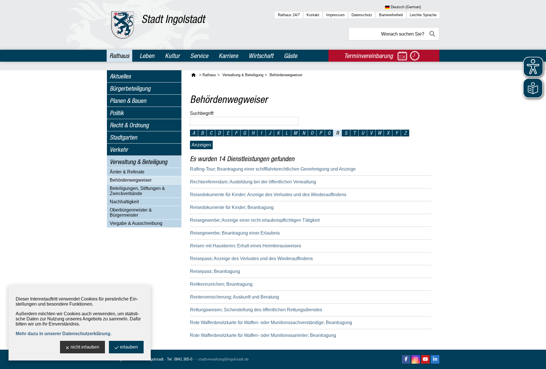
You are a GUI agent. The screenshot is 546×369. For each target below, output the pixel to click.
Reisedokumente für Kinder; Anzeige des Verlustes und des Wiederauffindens (268, 194)
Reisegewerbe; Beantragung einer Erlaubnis (235, 233)
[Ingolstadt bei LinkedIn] (435, 359)
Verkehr (119, 149)
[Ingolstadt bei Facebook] (406, 359)
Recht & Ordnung (129, 125)
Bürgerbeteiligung (130, 88)
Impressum (335, 15)
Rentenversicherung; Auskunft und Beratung (234, 297)
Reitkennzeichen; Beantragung (221, 284)
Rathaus (119, 55)
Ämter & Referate (127, 171)
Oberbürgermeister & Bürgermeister (131, 212)
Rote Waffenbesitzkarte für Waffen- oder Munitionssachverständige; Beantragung (271, 322)
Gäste (290, 55)
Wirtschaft (261, 55)
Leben (147, 55)
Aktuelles (120, 76)
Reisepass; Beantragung (215, 271)
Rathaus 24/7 (289, 15)
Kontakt (313, 15)
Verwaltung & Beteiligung (138, 161)
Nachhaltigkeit (124, 201)
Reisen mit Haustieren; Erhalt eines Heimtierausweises (245, 245)
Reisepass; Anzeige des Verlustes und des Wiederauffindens (251, 258)
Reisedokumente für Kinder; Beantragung (232, 207)
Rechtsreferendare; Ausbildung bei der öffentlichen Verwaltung (253, 181)
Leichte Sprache (423, 15)
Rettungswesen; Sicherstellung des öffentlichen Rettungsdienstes (256, 309)
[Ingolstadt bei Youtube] (425, 359)
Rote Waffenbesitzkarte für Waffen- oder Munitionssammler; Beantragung (263, 335)
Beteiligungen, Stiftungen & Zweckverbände (137, 191)
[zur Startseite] (158, 25)
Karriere (228, 55)
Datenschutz (361, 15)
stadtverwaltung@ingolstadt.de (223, 359)
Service (199, 55)
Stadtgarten (123, 137)
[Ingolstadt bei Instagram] (415, 359)
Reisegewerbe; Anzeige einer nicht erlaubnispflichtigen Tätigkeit (255, 220)
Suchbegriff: (202, 113)
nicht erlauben (85, 347)
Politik (117, 113)
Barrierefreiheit (391, 15)
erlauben (129, 347)
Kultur (172, 55)
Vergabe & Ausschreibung (136, 223)
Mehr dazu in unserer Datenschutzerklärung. (63, 333)
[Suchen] (433, 34)
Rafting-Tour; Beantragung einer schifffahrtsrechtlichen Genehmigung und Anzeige (273, 169)
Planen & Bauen (128, 100)
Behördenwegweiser (131, 180)
